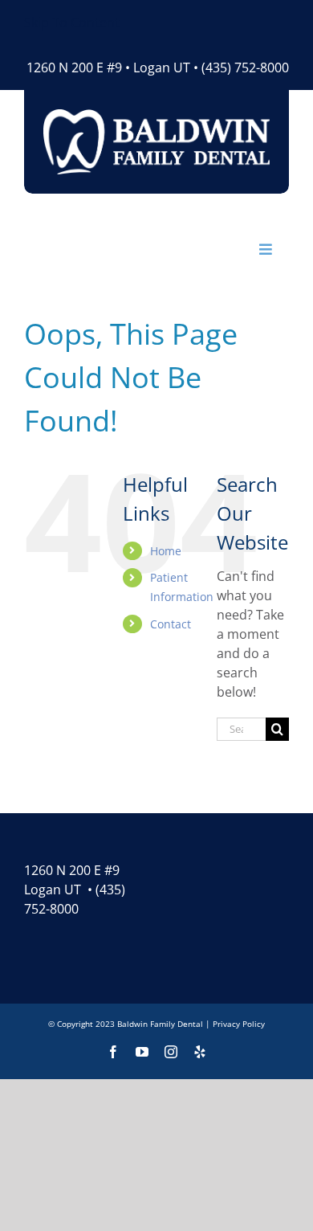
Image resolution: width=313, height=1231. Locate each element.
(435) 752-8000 (245, 67)
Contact (170, 624)
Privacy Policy (239, 1023)
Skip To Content (72, 22)
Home (165, 550)
